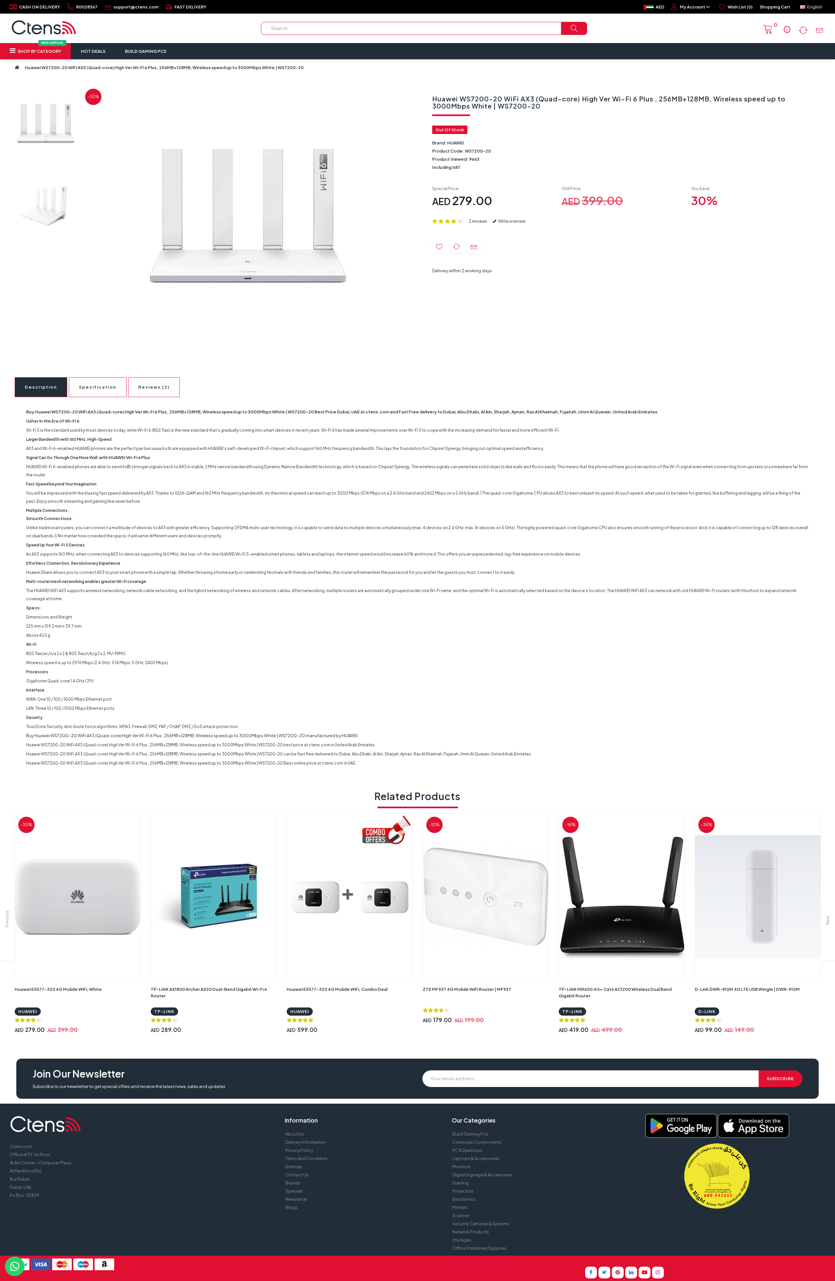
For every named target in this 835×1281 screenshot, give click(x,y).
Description (41, 387)
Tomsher (469, 1261)
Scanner (460, 1215)
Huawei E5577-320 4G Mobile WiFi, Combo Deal (337, 989)
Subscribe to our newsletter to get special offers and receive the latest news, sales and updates (129, 1086)
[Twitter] (604, 1272)
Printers (460, 1207)
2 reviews (478, 221)
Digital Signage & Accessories (482, 1174)
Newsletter (296, 1199)
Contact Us (297, 1174)
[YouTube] (644, 1272)
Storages (461, 1240)
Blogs (291, 1207)
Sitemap (293, 1166)
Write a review (511, 221)
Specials (294, 1191)
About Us (294, 1134)
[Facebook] (591, 1272)
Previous (7, 918)
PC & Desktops (467, 1150)
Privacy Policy (299, 1150)
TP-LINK (164, 1011)
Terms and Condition (306, 1158)
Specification (97, 387)
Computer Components (476, 1142)
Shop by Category (40, 48)
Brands (292, 1182)
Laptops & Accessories (475, 1158)
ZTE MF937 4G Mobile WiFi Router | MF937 (467, 989)
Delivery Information (305, 1142)
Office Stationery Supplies (479, 1248)
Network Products (470, 1231)
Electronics (464, 1199)
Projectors (463, 1191)
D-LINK (707, 1011)
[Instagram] (658, 1272)
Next (827, 920)
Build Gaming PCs (145, 51)
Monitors (461, 1166)
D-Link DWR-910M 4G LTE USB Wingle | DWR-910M (747, 989)
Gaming (460, 1182)
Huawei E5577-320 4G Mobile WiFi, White (58, 989)
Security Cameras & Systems (480, 1223)
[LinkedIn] (631, 1272)
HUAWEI (455, 142)
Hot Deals (93, 51)
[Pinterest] (618, 1272)
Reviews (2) (154, 387)
